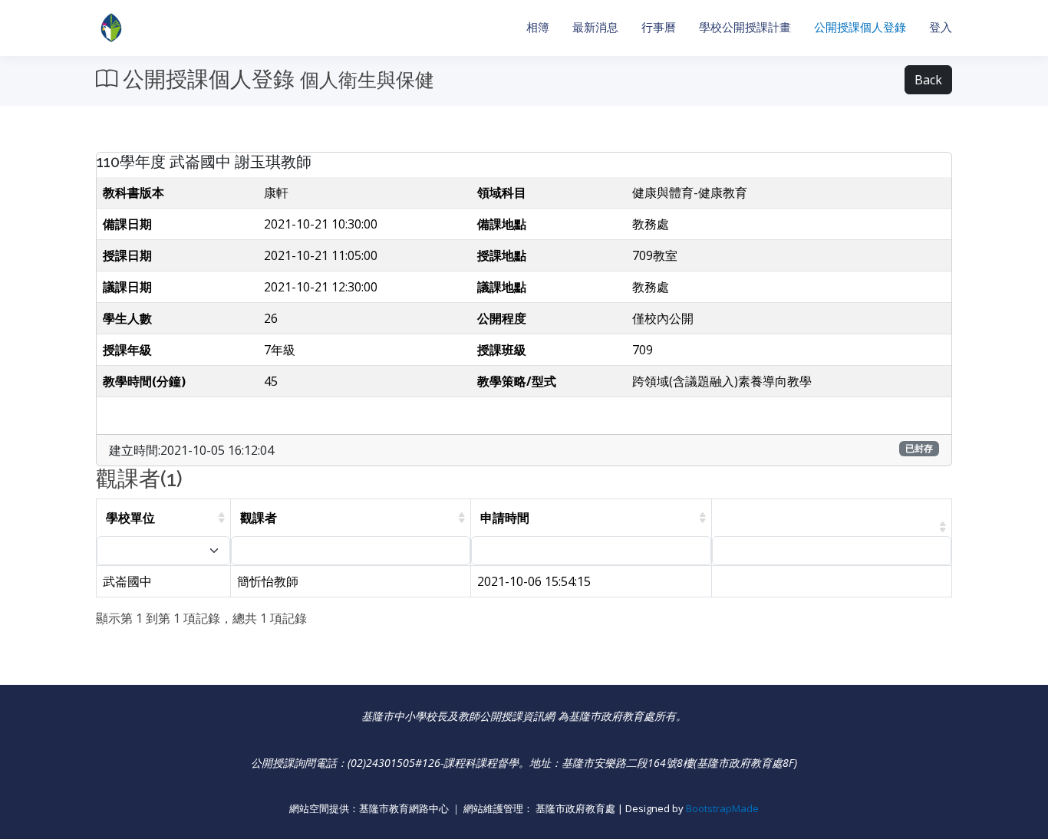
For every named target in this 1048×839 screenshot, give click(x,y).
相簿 (537, 27)
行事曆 (658, 27)
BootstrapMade (722, 808)
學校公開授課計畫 (745, 27)
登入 (940, 27)
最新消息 (595, 27)
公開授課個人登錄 (860, 27)
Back (928, 79)
